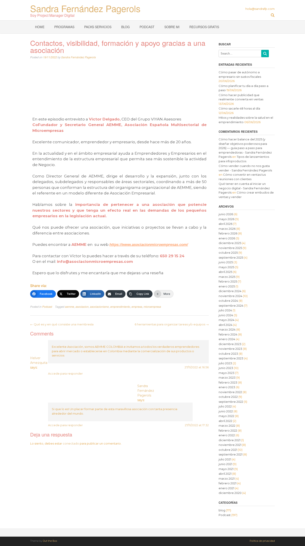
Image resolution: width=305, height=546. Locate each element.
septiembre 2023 (231, 358)
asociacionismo (99, 307)
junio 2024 (226, 315)
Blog (125, 27)
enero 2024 (227, 339)
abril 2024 (225, 325)
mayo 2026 (226, 219)
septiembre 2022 (231, 401)
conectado (71, 443)
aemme (69, 307)
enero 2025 (227, 286)
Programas (64, 27)
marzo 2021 (227, 478)
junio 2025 (226, 262)
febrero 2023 (228, 382)
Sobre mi (172, 27)
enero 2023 (227, 387)
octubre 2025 (228, 252)
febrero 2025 (228, 281)
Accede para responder (65, 373)
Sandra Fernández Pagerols (85, 7)
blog (222, 510)
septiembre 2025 (231, 257)
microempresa (152, 307)
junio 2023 (226, 368)
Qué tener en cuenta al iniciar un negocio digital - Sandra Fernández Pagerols (244, 188)
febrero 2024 (228, 334)
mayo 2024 (226, 320)
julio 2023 (225, 363)
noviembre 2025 (230, 248)
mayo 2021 (226, 469)
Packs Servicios (97, 27)
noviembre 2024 (230, 296)
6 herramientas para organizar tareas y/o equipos (172, 324)
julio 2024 (225, 310)
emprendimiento (120, 307)
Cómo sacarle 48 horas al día (239, 108)
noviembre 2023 (230, 348)
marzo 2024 (227, 329)
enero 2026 (227, 238)
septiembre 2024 (231, 305)
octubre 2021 (228, 449)
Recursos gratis (204, 27)
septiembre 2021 (230, 454)
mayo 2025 (226, 267)
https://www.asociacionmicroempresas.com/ (148, 244)
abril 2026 (225, 224)
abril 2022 (225, 421)
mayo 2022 (226, 416)
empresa (137, 307)
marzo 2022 (227, 425)
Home (39, 27)
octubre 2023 (228, 353)
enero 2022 (227, 435)
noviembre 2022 (230, 392)
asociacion (82, 307)
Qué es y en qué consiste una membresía (62, 324)
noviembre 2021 (230, 445)
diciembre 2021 (229, 440)
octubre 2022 (228, 396)
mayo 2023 (226, 373)
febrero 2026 (228, 233)
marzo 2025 (227, 276)
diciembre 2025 (230, 243)
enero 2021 (226, 488)
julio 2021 (225, 459)
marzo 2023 (227, 377)
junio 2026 (226, 214)
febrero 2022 (228, 430)
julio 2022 (225, 406)
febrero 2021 (227, 483)
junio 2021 (225, 464)
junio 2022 (226, 411)
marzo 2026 (227, 228)
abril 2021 (225, 473)
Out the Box (50, 540)
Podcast (147, 27)
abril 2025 (225, 272)
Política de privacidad (262, 541)
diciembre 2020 (230, 493)
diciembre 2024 (230, 291)
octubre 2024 (228, 300)
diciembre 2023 (230, 344)
